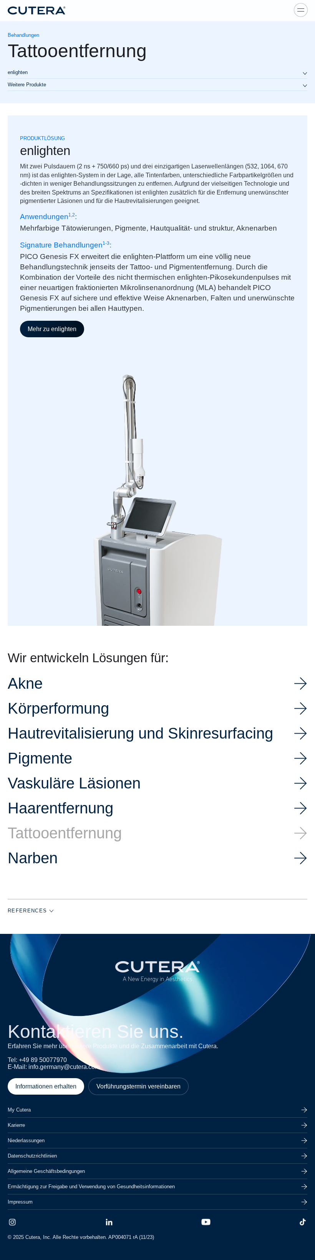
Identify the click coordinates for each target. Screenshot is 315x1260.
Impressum (20, 1202)
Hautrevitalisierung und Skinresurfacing (140, 733)
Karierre (16, 1125)
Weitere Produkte (27, 84)
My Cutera (19, 1110)
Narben (33, 857)
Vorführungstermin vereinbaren (138, 1086)
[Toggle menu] (300, 9)
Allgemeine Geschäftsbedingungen (46, 1171)
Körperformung (58, 708)
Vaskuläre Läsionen (74, 783)
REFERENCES (28, 911)
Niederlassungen (26, 1140)
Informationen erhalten (45, 1086)
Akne (25, 683)
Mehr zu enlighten (52, 329)
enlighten (18, 72)
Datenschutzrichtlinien (32, 1156)
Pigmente (40, 758)
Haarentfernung (60, 808)
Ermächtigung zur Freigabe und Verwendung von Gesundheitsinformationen (91, 1186)
